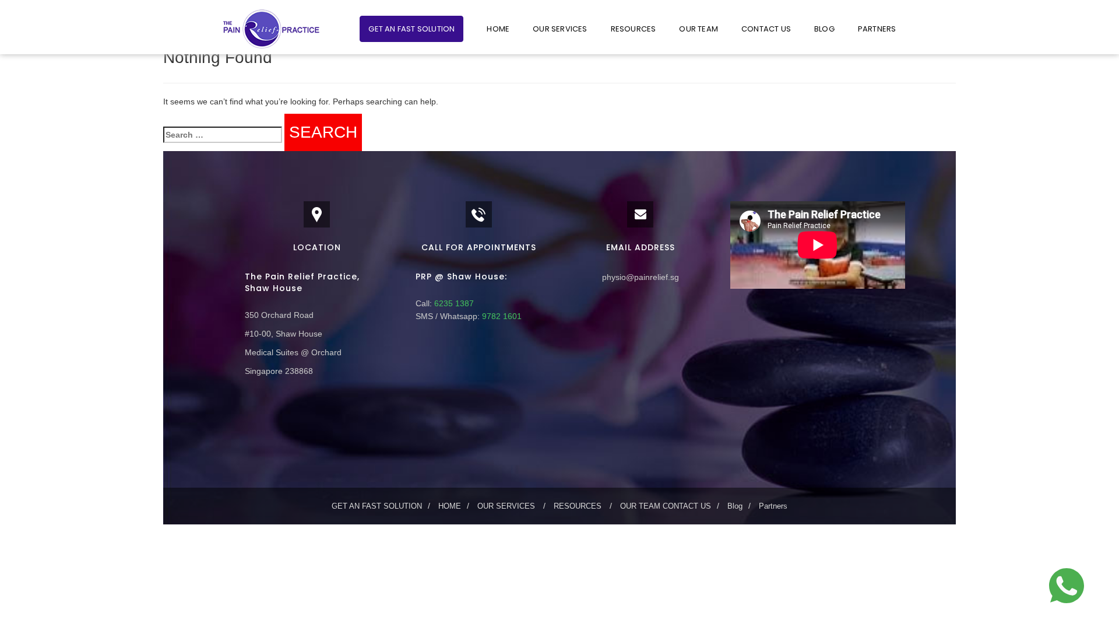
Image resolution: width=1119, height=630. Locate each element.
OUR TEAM (698, 28)
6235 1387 (453, 303)
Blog (824, 28)
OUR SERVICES (560, 28)
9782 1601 (501, 316)
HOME (498, 28)
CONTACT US (766, 28)
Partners (877, 28)
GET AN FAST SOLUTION (411, 28)
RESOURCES (633, 28)
